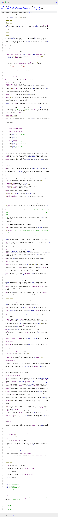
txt (52, 514)
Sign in (55, 2)
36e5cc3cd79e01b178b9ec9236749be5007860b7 (15, 9)
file (30, 12)
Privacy (12, 515)
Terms (16, 515)
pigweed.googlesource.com (23, 7)
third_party (10, 7)
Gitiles (8, 515)
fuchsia (3, 7)
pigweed (35, 7)
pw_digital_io (37, 9)
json (55, 514)
